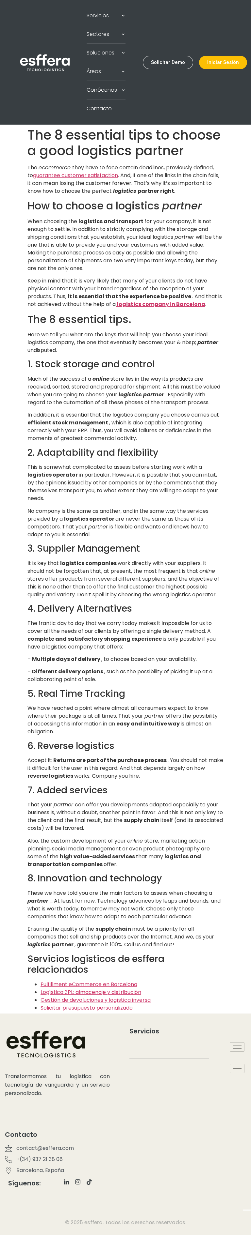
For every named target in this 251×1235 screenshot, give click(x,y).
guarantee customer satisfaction (75, 175)
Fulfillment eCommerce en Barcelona (89, 984)
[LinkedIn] (69, 1185)
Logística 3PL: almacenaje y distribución (91, 992)
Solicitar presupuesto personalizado (87, 1008)
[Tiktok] (92, 1185)
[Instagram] (80, 1185)
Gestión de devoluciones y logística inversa (96, 1000)
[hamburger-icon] (237, 1047)
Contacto (99, 108)
